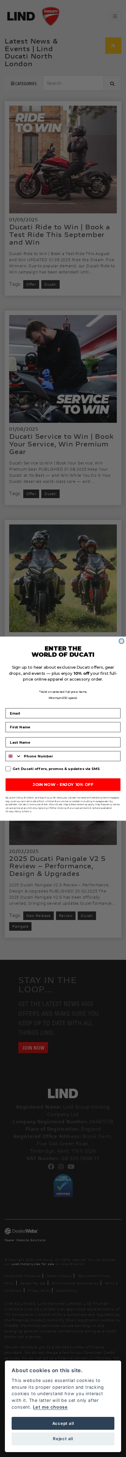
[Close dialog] (121, 641)
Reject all (63, 1438)
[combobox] (13, 756)
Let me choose (50, 1407)
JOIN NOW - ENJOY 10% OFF (63, 784)
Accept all (63, 1423)
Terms (27, 811)
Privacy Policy (13, 811)
